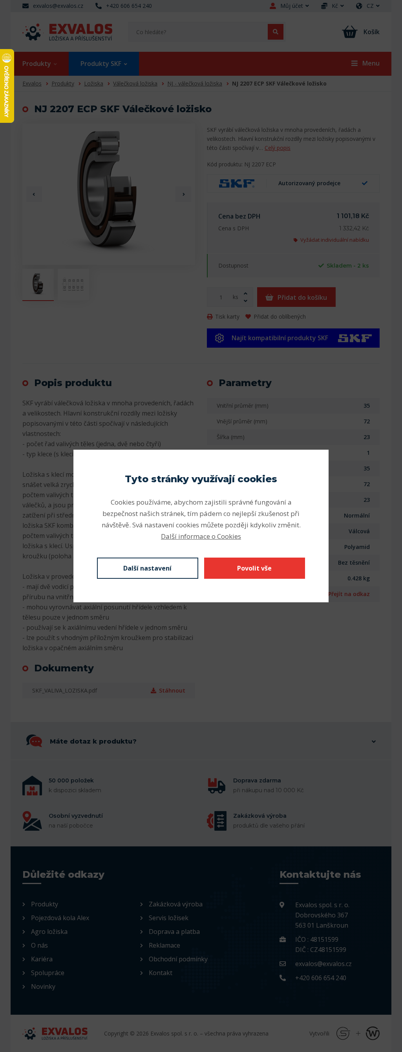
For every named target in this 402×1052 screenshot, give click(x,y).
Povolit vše (254, 568)
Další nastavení (147, 568)
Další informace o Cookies (201, 536)
